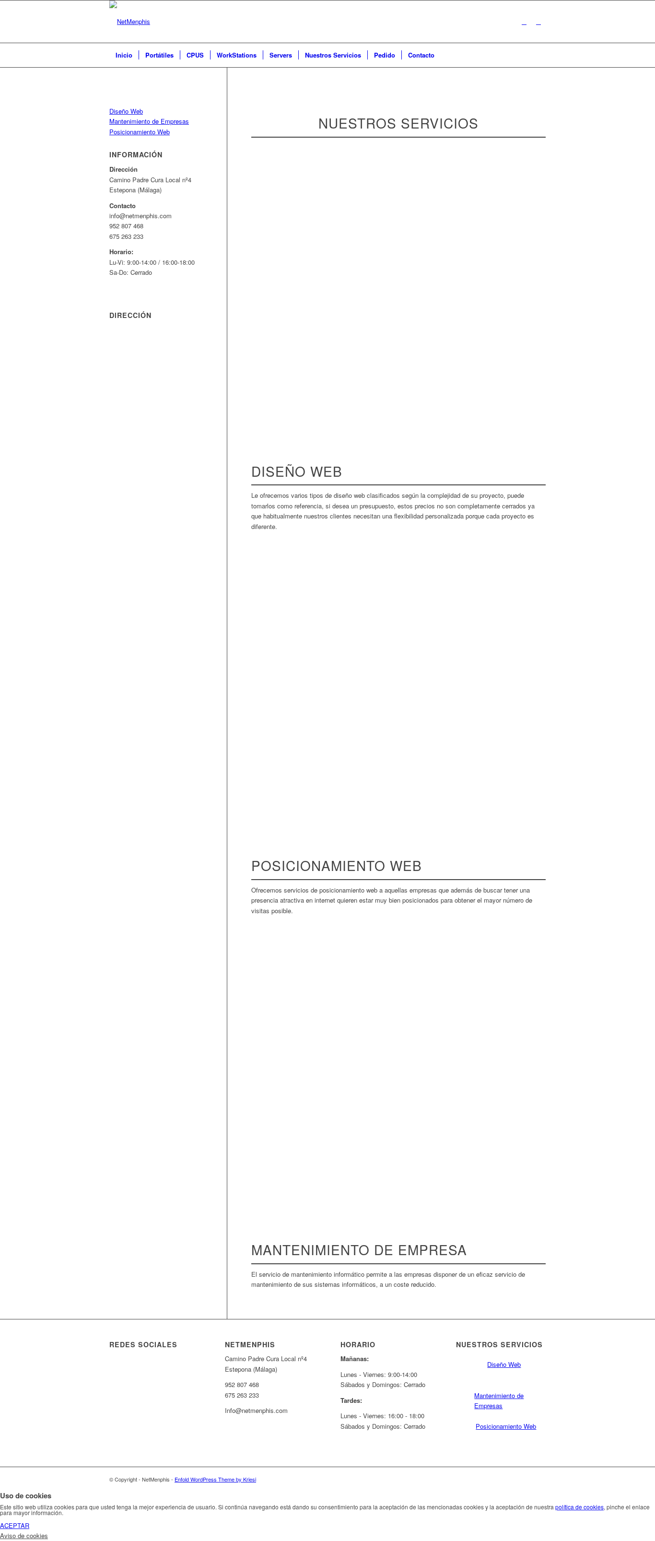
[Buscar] (539, 55)
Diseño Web (126, 111)
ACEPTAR (14, 1525)
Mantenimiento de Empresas (149, 121)
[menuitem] (124, 55)
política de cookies (579, 1507)
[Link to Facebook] (524, 21)
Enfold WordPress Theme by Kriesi (215, 1479)
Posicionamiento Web (139, 131)
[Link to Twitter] (538, 21)
